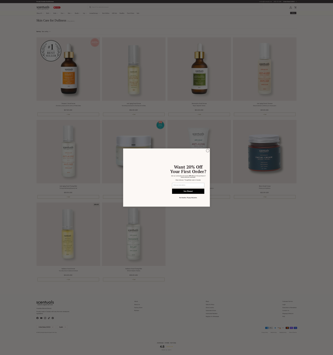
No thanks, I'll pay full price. (188, 197)
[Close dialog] (207, 150)
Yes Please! (188, 191)
